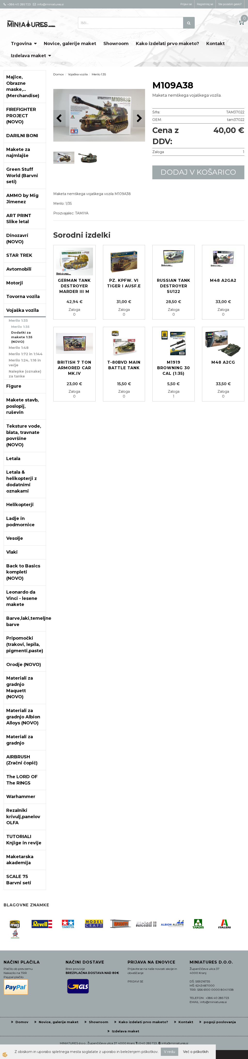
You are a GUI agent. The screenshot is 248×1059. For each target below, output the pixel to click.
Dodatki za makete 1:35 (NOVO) (21, 336)
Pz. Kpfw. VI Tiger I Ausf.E (124, 283)
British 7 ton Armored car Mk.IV (74, 368)
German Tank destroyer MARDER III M (74, 286)
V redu (169, 1052)
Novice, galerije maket (70, 43)
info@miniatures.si (175, 1043)
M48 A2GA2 (223, 280)
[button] (139, 118)
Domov (58, 74)
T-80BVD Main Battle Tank (123, 365)
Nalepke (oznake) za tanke (25, 373)
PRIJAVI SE (135, 981)
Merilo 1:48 (19, 347)
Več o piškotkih (196, 1052)
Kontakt (215, 43)
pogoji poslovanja (220, 1022)
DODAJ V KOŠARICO (198, 172)
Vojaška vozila (78, 74)
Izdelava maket (28, 55)
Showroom (116, 43)
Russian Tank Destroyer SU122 (173, 286)
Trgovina (21, 43)
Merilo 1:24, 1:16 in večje (25, 362)
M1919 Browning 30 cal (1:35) (173, 368)
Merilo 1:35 (18, 320)
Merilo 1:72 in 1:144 (26, 354)
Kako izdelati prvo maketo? (167, 43)
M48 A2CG (223, 362)
